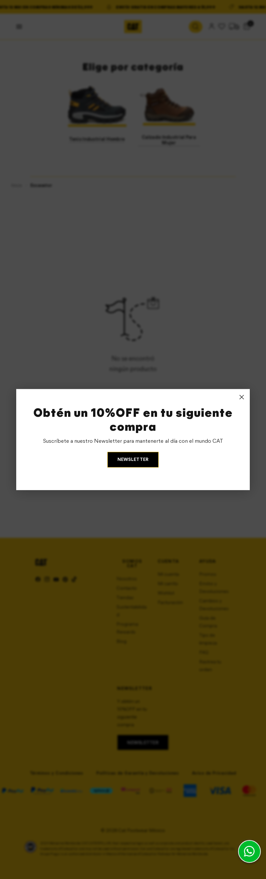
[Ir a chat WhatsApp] (249, 851)
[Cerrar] (242, 397)
